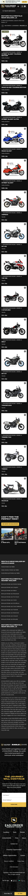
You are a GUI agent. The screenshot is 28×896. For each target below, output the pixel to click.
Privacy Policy (20, 861)
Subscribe (14, 804)
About (24, 838)
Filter (21, 893)
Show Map (7, 893)
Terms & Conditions (9, 861)
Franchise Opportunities (14, 850)
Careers (22, 855)
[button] (14, 46)
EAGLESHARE (6, 838)
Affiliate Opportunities (9, 855)
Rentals (22, 832)
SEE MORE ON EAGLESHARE (10, 524)
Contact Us (14, 844)
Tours (14, 832)
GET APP (24, 1)
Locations (6, 832)
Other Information (14, 867)
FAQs (16, 838)
